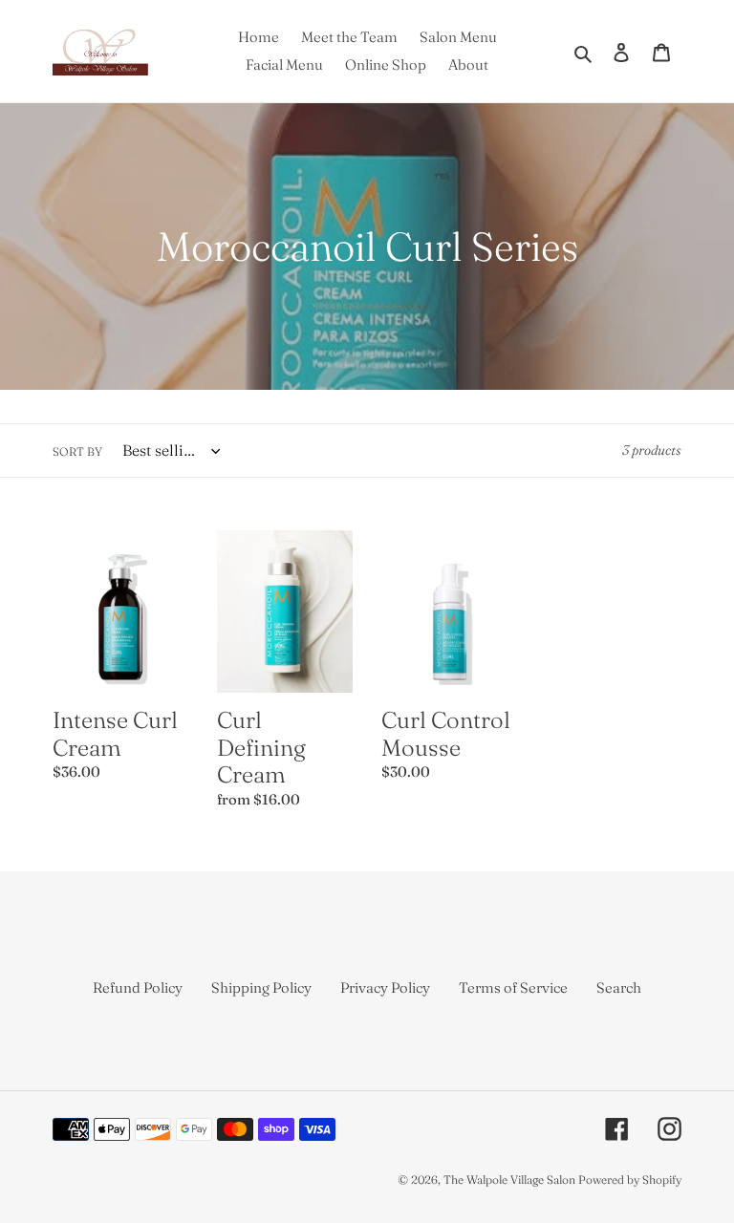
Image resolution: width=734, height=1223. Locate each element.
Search (618, 987)
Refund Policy (138, 987)
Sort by (77, 451)
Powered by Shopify (629, 1179)
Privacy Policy (385, 987)
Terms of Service (513, 987)
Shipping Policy (261, 987)
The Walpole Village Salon (509, 1179)
